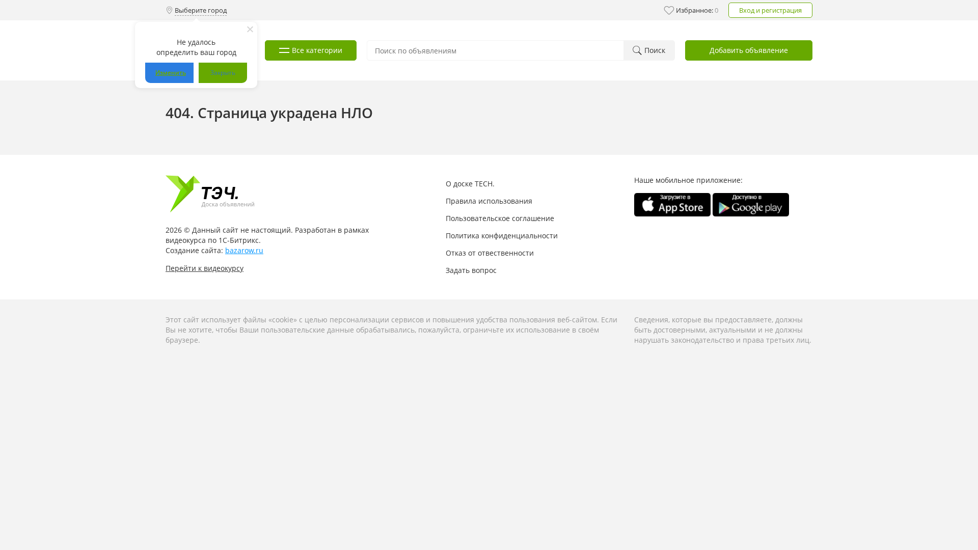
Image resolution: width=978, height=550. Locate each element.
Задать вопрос (471, 270)
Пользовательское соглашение (500, 218)
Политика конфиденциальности (502, 235)
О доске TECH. (470, 183)
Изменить (170, 72)
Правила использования (489, 201)
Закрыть (222, 72)
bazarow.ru (244, 250)
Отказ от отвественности (490, 253)
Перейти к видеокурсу (204, 268)
